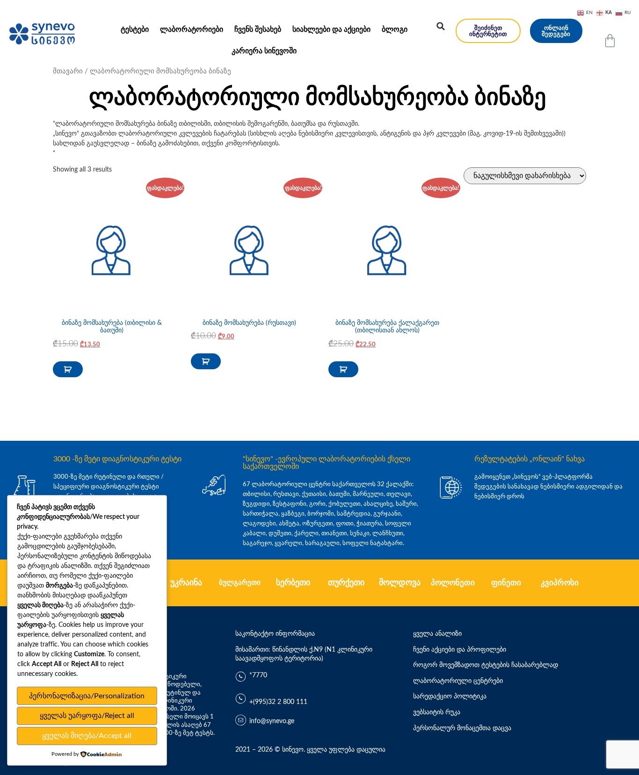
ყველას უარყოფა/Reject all (87, 715)
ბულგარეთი (240, 582)
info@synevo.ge (271, 721)
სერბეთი (293, 583)
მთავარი (68, 71)
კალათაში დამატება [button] (68, 369)
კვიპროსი (560, 583)
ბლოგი (394, 29)
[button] (440, 26)
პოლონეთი (453, 583)
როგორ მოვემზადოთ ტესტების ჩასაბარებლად (485, 665)
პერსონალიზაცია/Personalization (87, 696)
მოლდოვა (400, 583)
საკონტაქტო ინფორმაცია (275, 634)
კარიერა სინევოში (264, 51)
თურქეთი (346, 583)
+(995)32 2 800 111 (278, 702)
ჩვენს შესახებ (257, 29)
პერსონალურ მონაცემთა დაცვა (462, 728)
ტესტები (135, 29)
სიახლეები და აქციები (331, 29)
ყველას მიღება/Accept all (86, 735)
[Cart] (610, 40)
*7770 (258, 675)
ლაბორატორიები (191, 29)
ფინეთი (506, 583)
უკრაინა (186, 583)
